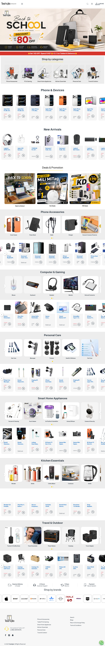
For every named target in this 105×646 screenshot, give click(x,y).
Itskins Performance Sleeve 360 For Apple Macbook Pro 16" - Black (76, 317)
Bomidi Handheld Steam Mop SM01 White (62, 443)
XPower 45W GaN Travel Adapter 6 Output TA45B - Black (76, 567)
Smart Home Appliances (52, 398)
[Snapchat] (13, 635)
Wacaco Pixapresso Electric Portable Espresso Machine (35, 505)
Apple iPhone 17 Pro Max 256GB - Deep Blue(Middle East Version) (21, 109)
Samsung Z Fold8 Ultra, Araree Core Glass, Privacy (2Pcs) (10, 257)
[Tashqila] (5, 4)
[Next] (5, 253)
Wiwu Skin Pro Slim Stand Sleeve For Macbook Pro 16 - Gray (90, 317)
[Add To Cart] (9, 116)
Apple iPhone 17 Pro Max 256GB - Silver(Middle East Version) (62, 109)
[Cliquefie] (59, 599)
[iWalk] (32, 599)
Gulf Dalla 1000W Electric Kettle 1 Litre (48, 505)
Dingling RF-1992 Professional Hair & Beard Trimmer (35, 381)
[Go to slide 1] (51, 238)
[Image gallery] (12, 72)
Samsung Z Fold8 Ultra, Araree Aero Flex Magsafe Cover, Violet (52, 257)
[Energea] (68, 599)
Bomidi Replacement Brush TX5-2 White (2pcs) (90, 381)
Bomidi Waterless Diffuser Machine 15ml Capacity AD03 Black (90, 443)
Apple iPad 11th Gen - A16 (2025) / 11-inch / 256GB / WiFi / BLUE (90, 109)
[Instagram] (9, 635)
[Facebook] (5, 635)
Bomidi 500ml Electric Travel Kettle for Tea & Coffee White (62, 505)
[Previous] (4, 226)
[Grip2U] (77, 599)
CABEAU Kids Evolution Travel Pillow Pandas (7, 567)
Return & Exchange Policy (77, 622)
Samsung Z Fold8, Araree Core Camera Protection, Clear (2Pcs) (21, 149)
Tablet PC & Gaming (43, 622)
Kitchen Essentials (52, 460)
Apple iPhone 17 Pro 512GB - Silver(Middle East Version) (35, 109)
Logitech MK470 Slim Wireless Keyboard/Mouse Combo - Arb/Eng (62, 149)
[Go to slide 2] (53, 238)
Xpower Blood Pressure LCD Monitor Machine (62, 381)
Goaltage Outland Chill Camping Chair (90, 567)
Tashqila (11, 644)
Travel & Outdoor (52, 522)
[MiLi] (14, 599)
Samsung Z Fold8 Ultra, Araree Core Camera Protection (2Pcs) (24, 257)
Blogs (71, 620)
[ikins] (86, 599)
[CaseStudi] (50, 599)
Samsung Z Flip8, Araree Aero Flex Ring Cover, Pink (80, 257)
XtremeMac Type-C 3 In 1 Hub (35, 317)
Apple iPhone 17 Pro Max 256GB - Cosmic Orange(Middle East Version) (48, 109)
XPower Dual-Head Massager (6, 381)
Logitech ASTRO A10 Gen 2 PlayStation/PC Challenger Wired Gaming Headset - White (90, 149)
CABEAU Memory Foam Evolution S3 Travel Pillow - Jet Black (62, 567)
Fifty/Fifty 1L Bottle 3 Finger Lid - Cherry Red (21, 505)
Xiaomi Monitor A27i (21, 317)
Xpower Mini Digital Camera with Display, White (21, 443)
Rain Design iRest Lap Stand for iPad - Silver (62, 317)
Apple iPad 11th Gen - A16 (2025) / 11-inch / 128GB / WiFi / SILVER (76, 109)
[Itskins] (23, 599)
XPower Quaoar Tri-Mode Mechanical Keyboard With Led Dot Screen (48, 317)
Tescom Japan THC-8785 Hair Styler (48, 381)
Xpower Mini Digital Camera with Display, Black (35, 443)
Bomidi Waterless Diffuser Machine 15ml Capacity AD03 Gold (76, 443)
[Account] (92, 4)
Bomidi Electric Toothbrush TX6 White (21, 381)
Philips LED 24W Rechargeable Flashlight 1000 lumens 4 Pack (21, 567)
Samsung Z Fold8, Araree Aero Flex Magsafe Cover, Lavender (35, 149)
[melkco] (5, 599)
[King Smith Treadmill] (95, 599)
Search (72, 617)
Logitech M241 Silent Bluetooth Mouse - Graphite (48, 149)
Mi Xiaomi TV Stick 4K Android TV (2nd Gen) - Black (48, 443)
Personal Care (52, 335)
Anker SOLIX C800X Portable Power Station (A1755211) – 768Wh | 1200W (48, 567)
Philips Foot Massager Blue (76, 381)
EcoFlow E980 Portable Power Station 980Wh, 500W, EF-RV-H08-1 (34, 567)
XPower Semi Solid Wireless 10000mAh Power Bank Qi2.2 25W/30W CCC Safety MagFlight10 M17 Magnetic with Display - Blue (66, 257)
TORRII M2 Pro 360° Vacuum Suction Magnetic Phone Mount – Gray (7, 149)
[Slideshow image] (52, 29)
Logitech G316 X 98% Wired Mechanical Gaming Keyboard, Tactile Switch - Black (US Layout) (76, 149)
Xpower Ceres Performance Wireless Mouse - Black (7, 317)
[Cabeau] (41, 599)
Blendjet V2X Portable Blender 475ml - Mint (7, 505)
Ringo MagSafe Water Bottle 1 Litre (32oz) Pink (90, 505)
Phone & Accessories (43, 619)
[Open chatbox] (101, 642)
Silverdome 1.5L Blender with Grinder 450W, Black (76, 505)
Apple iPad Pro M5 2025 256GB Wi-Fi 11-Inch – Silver (7, 109)
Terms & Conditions (75, 625)
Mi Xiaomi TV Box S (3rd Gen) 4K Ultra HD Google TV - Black (7, 443)
